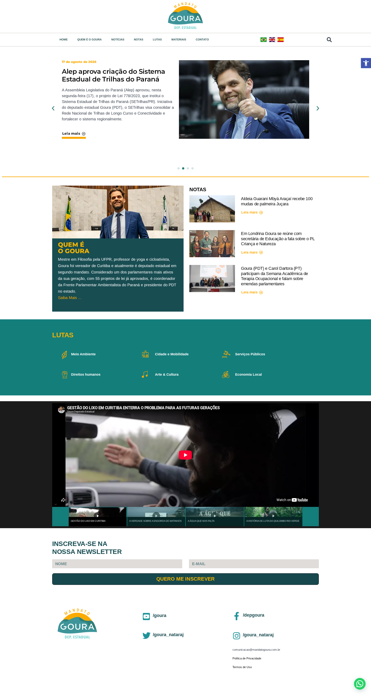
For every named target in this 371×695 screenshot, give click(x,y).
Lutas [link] (157, 39)
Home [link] (64, 39)
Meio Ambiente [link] (83, 354)
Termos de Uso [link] (242, 667)
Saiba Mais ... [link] (70, 298)
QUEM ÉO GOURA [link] (73, 248)
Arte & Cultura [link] (167, 374)
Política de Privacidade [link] (246, 658)
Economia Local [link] (248, 374)
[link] (366, 63)
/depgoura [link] (253, 615)
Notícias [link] (117, 39)
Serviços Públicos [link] (250, 354)
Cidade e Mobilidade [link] (172, 354)
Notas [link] (138, 39)
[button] (53, 108)
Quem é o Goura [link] (89, 39)
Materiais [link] (178, 39)
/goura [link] (159, 615)
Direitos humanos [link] (85, 374)
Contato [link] (202, 39)
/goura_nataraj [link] (168, 634)
